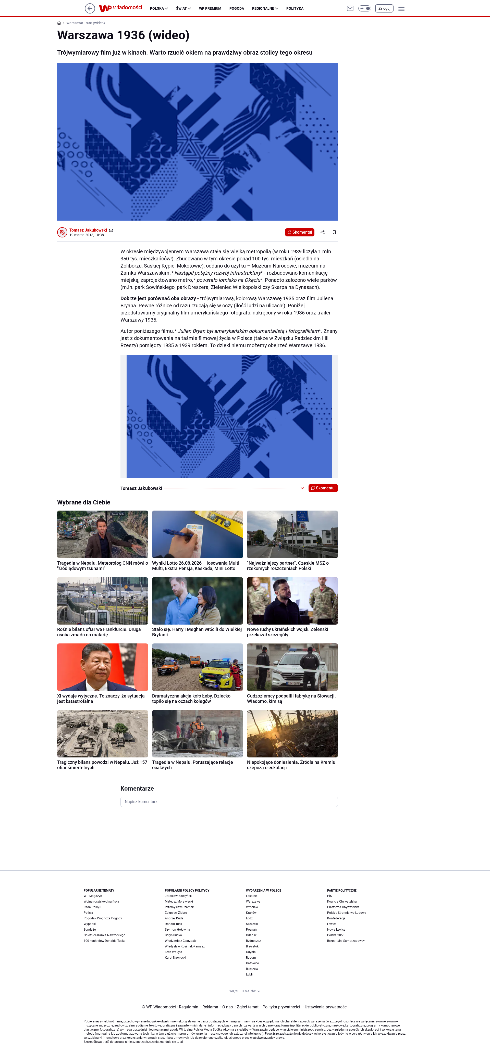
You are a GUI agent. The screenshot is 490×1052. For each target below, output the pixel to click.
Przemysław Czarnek (179, 907)
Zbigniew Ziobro (176, 913)
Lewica (332, 924)
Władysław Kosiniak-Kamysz (185, 946)
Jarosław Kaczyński (178, 896)
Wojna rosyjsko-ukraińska (101, 901)
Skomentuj (302, 232)
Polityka (294, 8)
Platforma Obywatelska (343, 907)
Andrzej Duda (174, 918)
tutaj (180, 1042)
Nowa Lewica (336, 929)
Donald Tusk (173, 924)
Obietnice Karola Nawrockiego (104, 935)
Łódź (249, 918)
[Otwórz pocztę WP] (350, 8)
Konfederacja (336, 918)
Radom (251, 957)
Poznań (251, 929)
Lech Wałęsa (173, 952)
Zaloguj (384, 8)
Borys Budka (173, 935)
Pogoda (236, 8)
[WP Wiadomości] (124, 8)
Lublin (250, 974)
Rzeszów (252, 969)
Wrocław (252, 907)
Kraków (251, 913)
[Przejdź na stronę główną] (90, 12)
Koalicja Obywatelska (342, 901)
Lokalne (251, 896)
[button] (364, 8)
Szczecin (252, 924)
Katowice (252, 963)
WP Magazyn (93, 896)
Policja (88, 913)
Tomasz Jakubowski (88, 230)
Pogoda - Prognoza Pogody (103, 918)
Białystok (252, 946)
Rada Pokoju (92, 907)
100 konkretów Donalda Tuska (105, 941)
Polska (157, 8)
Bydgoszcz (253, 941)
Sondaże (90, 929)
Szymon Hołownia (177, 929)
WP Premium (210, 8)
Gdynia (251, 952)
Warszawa (253, 901)
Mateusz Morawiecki (179, 901)
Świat (181, 8)
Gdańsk (251, 935)
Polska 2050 (336, 935)
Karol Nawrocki (175, 957)
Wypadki (90, 924)
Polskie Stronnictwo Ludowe (346, 913)
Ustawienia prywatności (325, 1007)
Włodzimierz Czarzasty (181, 941)
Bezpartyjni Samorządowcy (346, 941)
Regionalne (263, 8)
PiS (329, 896)
